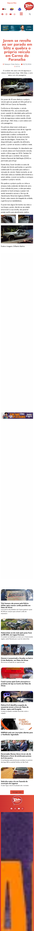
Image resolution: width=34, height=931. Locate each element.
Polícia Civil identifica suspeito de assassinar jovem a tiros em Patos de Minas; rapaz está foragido (15, 707)
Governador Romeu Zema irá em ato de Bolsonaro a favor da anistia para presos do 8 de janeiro (16, 756)
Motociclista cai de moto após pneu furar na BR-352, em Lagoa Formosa (16, 634)
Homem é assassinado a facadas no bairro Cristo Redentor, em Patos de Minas (17, 659)
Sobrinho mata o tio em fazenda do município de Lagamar (14, 782)
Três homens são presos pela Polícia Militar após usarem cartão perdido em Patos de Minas (16, 605)
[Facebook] (2, 14)
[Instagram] (6, 14)
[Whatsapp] (14, 14)
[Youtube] (10, 14)
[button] (29, 14)
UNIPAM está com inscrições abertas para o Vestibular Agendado (17, 733)
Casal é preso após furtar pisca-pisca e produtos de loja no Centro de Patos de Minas (16, 683)
